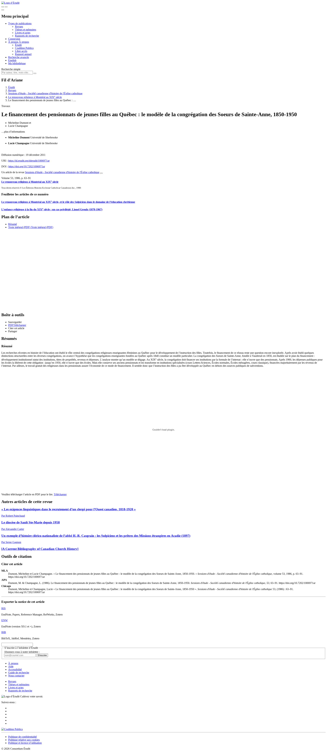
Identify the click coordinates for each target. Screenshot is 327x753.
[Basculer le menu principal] (2, 9)
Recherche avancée (18, 57)
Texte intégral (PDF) (19, 227)
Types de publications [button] (20, 23)
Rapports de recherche (27, 35)
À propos (24, 41)
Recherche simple (10, 69)
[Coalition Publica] (12, 729)
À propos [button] (13, 41)
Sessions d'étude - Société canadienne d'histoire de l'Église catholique (45, 93)
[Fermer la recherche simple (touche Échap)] (6, 6)
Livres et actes (22, 32)
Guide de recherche (18, 672)
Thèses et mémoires (25, 29)
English (12, 60)
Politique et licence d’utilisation (25, 742)
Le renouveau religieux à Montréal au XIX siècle (35, 97)
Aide (10, 666)
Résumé (12, 224)
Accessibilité (15, 669)
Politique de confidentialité (22, 736)
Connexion (14, 38)
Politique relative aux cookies (24, 739)
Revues (19, 26)
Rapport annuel (23, 54)
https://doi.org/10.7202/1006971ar (26, 166)
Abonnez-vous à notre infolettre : (22, 651)
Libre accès (21, 51)
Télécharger (60, 494)
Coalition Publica (24, 48)
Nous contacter (16, 675)
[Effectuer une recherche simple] (2, 6)
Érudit (18, 45)
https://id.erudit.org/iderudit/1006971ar (29, 160)
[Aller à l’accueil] (10, 2)
